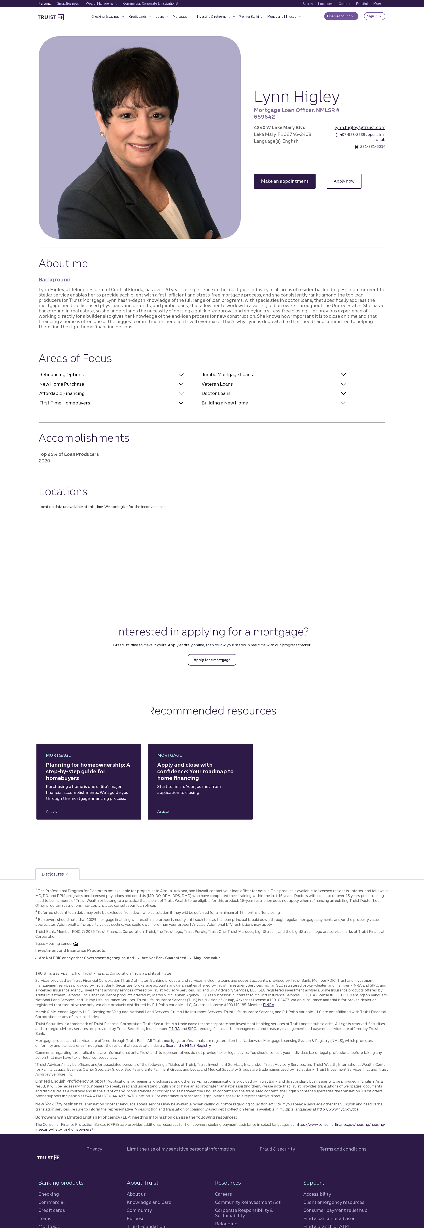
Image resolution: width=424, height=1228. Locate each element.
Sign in (376, 16)
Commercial (51, 1202)
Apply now (348, 181)
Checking (48, 1194)
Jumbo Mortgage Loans (227, 374)
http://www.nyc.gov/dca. (338, 1109)
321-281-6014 (372, 146)
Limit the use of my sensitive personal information (181, 1149)
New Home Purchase (61, 384)
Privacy (94, 1149)
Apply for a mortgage (212, 660)
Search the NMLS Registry (188, 1045)
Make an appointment (288, 181)
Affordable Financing (62, 393)
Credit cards (51, 1210)
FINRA (268, 1005)
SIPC (192, 1028)
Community (139, 1210)
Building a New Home (225, 403)
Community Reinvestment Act (248, 1202)
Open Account (339, 16)
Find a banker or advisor (329, 1218)
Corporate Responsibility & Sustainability (244, 1212)
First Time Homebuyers (64, 403)
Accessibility (317, 1194)
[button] (107, 17)
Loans (44, 1218)
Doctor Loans (216, 393)
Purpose (136, 1218)
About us (136, 1194)
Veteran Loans (217, 384)
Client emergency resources (333, 1202)
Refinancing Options (61, 374)
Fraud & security (277, 1149)
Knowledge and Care (149, 1202)
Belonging (226, 1223)
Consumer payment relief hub (335, 1210)
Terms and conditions (343, 1149)
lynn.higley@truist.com (360, 127)
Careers (223, 1194)
